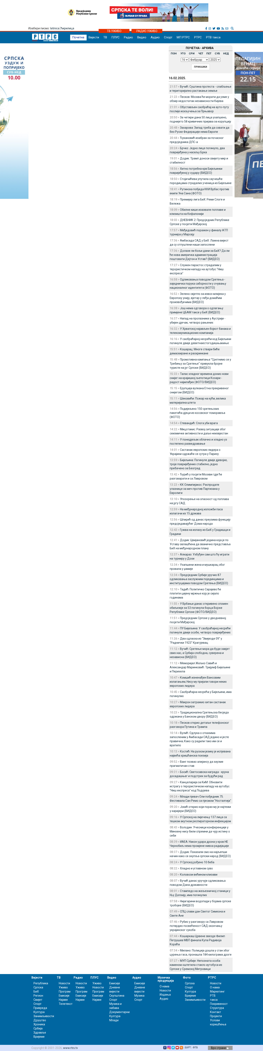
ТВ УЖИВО (114, 31)
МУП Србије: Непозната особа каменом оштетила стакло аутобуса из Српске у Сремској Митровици (196, 965)
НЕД (226, 53)
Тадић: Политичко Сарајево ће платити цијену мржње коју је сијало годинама (195, 593)
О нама (164, 986)
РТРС (198, 37)
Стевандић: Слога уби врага (199, 423)
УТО (183, 53)
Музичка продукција (166, 979)
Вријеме (39, 1036)
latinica (54, 28)
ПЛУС (115, 37)
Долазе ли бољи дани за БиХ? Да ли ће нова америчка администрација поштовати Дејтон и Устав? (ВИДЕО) (200, 255)
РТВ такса (213, 37)
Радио (128, 37)
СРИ (192, 53)
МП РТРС (183, 37)
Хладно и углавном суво (196, 868)
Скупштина (116, 995)
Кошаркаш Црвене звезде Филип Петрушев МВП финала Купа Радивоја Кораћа (197, 940)
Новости (64, 983)
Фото (187, 977)
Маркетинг (217, 991)
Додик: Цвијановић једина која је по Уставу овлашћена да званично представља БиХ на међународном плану (200, 544)
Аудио (155, 37)
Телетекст (66, 1003)
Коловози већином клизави (198, 874)
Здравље (39, 1032)
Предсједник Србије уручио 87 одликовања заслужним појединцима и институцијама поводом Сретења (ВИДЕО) (199, 579)
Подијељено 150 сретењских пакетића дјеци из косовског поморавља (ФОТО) (197, 413)
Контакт (215, 1012)
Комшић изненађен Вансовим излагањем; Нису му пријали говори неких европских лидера (198, 681)
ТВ (105, 37)
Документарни (119, 1012)
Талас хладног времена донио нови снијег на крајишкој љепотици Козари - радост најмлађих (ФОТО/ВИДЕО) (199, 378)
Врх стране (219, 1048)
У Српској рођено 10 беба (197, 862)
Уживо (63, 987)
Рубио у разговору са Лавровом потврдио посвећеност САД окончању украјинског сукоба (196, 926)
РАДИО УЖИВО (146, 31)
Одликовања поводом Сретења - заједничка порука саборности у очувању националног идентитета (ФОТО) (198, 283)
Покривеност (219, 1003)
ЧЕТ (200, 53)
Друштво (39, 1020)
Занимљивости (43, 1016)
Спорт (168, 37)
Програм (64, 991)
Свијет (37, 999)
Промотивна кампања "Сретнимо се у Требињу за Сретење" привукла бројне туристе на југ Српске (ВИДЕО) (200, 363)
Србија (38, 1028)
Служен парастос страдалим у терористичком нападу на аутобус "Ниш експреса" (197, 269)
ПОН (174, 53)
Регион (38, 995)
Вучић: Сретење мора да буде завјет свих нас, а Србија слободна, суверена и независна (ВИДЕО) (200, 653)
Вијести (94, 37)
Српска (190, 983)
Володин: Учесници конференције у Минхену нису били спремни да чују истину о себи (200, 831)
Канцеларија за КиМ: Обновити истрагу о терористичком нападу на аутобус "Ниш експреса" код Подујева (200, 786)
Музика (139, 995)
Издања (165, 994)
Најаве (63, 999)
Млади (114, 1020)
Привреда (40, 1008)
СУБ (217, 53)
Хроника (39, 1024)
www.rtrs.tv (70, 1048)
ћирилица (67, 28)
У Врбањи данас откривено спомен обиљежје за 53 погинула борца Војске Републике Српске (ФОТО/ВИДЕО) (199, 608)
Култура (39, 1012)
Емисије (64, 995)
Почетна (78, 37)
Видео (141, 37)
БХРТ (188, 1047)
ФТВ (195, 1047)
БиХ (36, 991)
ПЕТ (208, 53)
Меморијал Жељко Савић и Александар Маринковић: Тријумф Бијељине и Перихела (200, 667)
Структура (217, 1008)
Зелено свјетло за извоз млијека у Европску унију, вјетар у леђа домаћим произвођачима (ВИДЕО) (198, 298)
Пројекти (216, 1016)
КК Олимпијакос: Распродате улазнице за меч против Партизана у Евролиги (195, 489)
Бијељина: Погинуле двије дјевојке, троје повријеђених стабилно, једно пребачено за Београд (198, 464)
